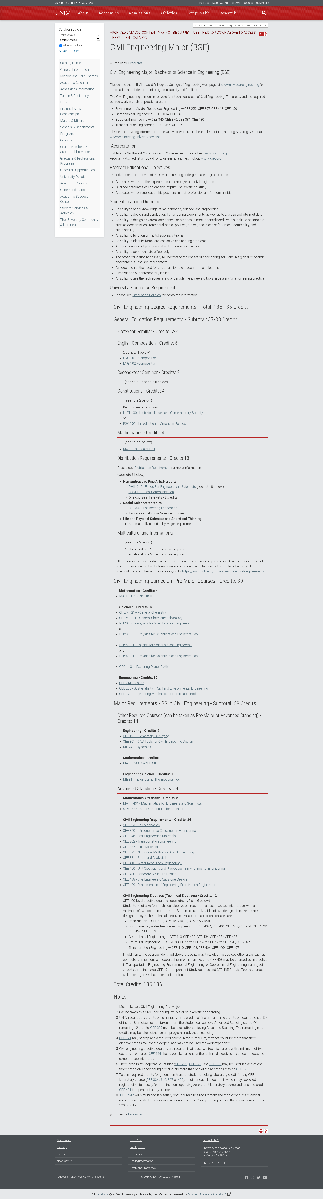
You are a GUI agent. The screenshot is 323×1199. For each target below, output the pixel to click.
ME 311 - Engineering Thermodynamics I (152, 779)
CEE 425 (215, 1064)
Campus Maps (138, 1154)
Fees (63, 102)
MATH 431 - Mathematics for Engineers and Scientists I (163, 803)
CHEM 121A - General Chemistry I (143, 612)
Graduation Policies (147, 295)
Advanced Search (71, 51)
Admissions (139, 12)
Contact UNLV (211, 1140)
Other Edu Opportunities (77, 170)
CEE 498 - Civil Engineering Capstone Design (155, 879)
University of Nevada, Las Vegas (74, 3)
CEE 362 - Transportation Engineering (149, 841)
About (83, 12)
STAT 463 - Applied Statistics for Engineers (154, 809)
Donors (248, 3)
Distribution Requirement (152, 468)
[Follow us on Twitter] (252, 1177)
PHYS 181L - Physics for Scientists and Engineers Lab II (159, 656)
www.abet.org (211, 158)
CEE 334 (153, 1080)
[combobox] (230, 25)
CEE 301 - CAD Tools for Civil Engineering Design (158, 741)
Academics (108, 12)
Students (203, 3)
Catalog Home (70, 63)
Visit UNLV (136, 1140)
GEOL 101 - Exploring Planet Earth (143, 667)
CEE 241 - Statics (131, 683)
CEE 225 (181, 1064)
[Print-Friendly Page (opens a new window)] (261, 34)
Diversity (62, 1147)
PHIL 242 (127, 1095)
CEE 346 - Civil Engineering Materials (149, 836)
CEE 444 (155, 1054)
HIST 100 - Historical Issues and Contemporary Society (163, 413)
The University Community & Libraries (79, 222)
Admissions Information (77, 89)
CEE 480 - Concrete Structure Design (149, 874)
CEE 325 (195, 1064)
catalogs (102, 1194)
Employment (137, 1147)
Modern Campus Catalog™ (207, 1194)
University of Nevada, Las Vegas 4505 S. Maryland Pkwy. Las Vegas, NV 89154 (221, 1151)
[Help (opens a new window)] (265, 34)
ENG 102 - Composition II (141, 363)
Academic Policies (73, 183)
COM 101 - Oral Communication (151, 492)
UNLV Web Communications (87, 1176)
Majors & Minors (72, 120)
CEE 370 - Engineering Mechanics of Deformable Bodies (159, 694)
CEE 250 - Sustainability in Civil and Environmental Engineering (163, 688)
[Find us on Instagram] (258, 1177)
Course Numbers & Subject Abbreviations (76, 149)
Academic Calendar (74, 83)
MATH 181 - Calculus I (139, 449)
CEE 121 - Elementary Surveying (146, 736)
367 (170, 1080)
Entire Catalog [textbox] (67, 34)
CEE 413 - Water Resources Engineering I (152, 863)
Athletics (168, 12)
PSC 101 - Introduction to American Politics (154, 423)
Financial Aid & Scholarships (70, 111)
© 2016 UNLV (149, 1176)
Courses (66, 140)
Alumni (236, 3)
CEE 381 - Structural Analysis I (144, 858)
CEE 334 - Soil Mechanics (141, 825)
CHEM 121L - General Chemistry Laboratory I (151, 618)
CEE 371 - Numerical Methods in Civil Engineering (158, 852)
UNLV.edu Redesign (170, 1176)
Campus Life (198, 12)
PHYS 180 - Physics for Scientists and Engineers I (155, 623)
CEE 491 (125, 1038)
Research (227, 12)
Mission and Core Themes (79, 76)
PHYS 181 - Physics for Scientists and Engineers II (155, 645)
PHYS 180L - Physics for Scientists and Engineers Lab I (159, 634)
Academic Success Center (74, 199)
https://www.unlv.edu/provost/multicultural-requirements (223, 571)
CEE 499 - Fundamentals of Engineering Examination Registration (169, 885)
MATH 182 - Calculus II (135, 596)
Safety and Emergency (143, 1167)
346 (163, 1080)
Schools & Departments (77, 127)
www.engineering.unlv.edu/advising (135, 137)
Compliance (64, 1140)
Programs (67, 134)
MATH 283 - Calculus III (140, 763)
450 (180, 1080)
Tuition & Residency (74, 96)
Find (264, 13)
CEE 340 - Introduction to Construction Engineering (159, 830)
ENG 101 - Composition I (140, 358)
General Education (73, 190)
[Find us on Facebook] (246, 1177)
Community (262, 3)
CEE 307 (156, 1028)
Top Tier (62, 1154)
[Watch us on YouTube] (265, 1177)
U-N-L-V (62, 13)
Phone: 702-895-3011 (215, 1163)
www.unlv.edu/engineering (240, 85)
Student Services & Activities (74, 210)
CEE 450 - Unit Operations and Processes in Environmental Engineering (174, 868)
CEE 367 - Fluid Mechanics (142, 847)
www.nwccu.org (215, 153)
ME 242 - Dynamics (137, 747)
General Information (74, 69)
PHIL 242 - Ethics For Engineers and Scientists (162, 487)
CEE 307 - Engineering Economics (153, 508)
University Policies (73, 177)
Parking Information (141, 1161)
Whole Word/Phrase (72, 45)
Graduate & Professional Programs (77, 160)
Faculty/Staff (220, 3)
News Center (64, 1161)
